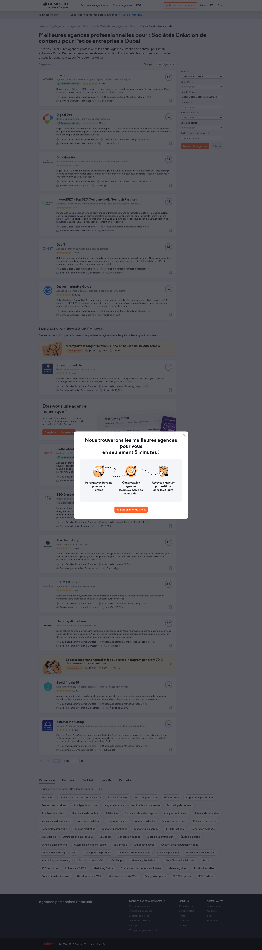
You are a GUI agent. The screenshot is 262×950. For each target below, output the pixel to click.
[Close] (184, 435)
